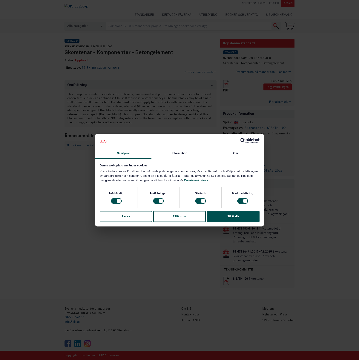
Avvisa (126, 216)
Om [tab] (235, 153)
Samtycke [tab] (123, 153)
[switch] (158, 201)
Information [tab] (179, 153)
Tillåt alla (233, 216)
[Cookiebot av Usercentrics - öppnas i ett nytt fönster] (243, 141)
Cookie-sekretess (196, 180)
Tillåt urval (179, 216)
